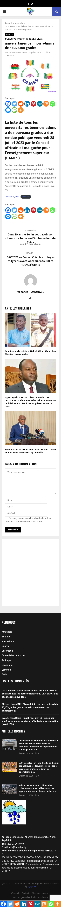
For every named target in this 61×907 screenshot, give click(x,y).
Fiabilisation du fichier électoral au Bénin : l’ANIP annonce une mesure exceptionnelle (30, 451)
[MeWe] (40, 104)
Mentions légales (40, 893)
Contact (25, 893)
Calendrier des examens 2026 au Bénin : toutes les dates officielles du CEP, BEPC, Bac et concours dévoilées (30, 693)
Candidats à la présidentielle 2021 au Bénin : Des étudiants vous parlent (30, 352)
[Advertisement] (30, 572)
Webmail (15, 893)
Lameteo (6, 669)
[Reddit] (21, 104)
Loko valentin (9, 690)
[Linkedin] (27, 104)
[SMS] (14, 110)
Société (6, 636)
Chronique (7, 650)
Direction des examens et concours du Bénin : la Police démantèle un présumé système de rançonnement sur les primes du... (39, 745)
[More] (21, 110)
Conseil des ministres (13, 655)
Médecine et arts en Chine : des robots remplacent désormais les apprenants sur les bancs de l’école (37, 788)
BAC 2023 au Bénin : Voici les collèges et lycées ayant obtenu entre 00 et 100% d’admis (30, 261)
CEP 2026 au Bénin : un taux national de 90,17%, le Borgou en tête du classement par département (30, 707)
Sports (5, 646)
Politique (6, 660)
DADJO (5, 718)
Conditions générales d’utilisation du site (29, 897)
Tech (4, 674)
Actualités (10, 34)
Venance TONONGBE (17, 52)
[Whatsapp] (52, 104)
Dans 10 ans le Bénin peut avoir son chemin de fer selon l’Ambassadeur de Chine (30, 238)
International (8, 641)
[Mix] (46, 104)
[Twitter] (14, 104)
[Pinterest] (33, 104)
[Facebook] (8, 104)
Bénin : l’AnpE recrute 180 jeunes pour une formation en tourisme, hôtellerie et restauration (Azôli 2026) (30, 721)
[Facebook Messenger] (8, 110)
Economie (7, 665)
